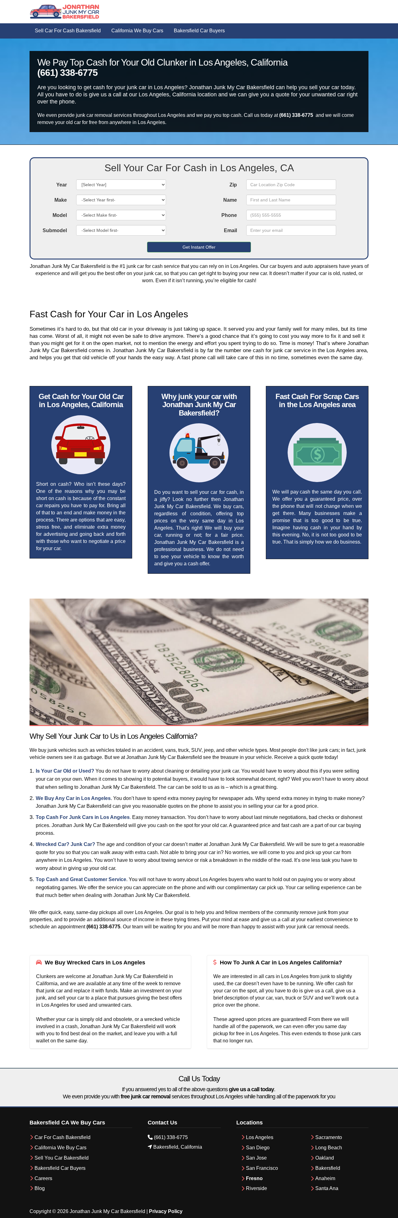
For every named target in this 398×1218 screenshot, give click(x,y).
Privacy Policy (166, 1211)
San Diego (258, 1147)
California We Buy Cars (60, 1147)
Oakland (324, 1158)
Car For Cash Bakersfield (63, 1137)
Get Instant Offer (199, 247)
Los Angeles (259, 1137)
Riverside (256, 1188)
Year (61, 184)
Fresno (254, 1178)
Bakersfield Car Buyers (60, 1168)
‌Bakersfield (327, 1168)
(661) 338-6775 (67, 72)
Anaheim (325, 1178)
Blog (40, 1188)
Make (60, 200)
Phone (229, 215)
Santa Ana (326, 1188)
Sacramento (328, 1137)
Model (60, 215)
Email (230, 230)
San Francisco (262, 1168)
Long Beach (328, 1147)
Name (230, 200)
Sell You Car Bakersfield (62, 1158)
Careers (43, 1178)
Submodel (55, 230)
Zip (233, 184)
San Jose (256, 1158)
